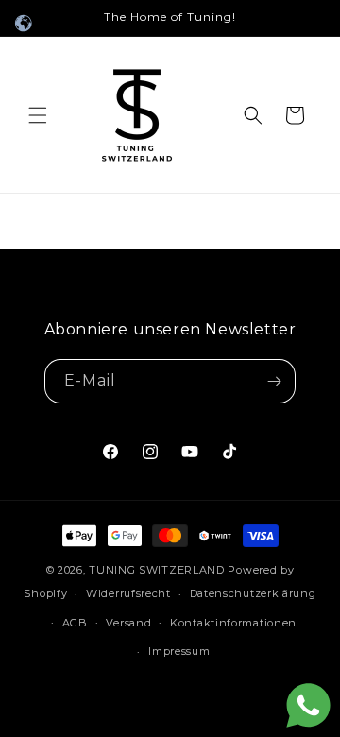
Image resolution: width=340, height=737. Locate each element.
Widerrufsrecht (128, 593)
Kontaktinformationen (233, 622)
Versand (128, 622)
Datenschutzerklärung (253, 593)
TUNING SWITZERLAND (157, 569)
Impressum (179, 651)
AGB (75, 622)
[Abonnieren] (274, 381)
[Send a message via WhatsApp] (308, 705)
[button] (38, 115)
